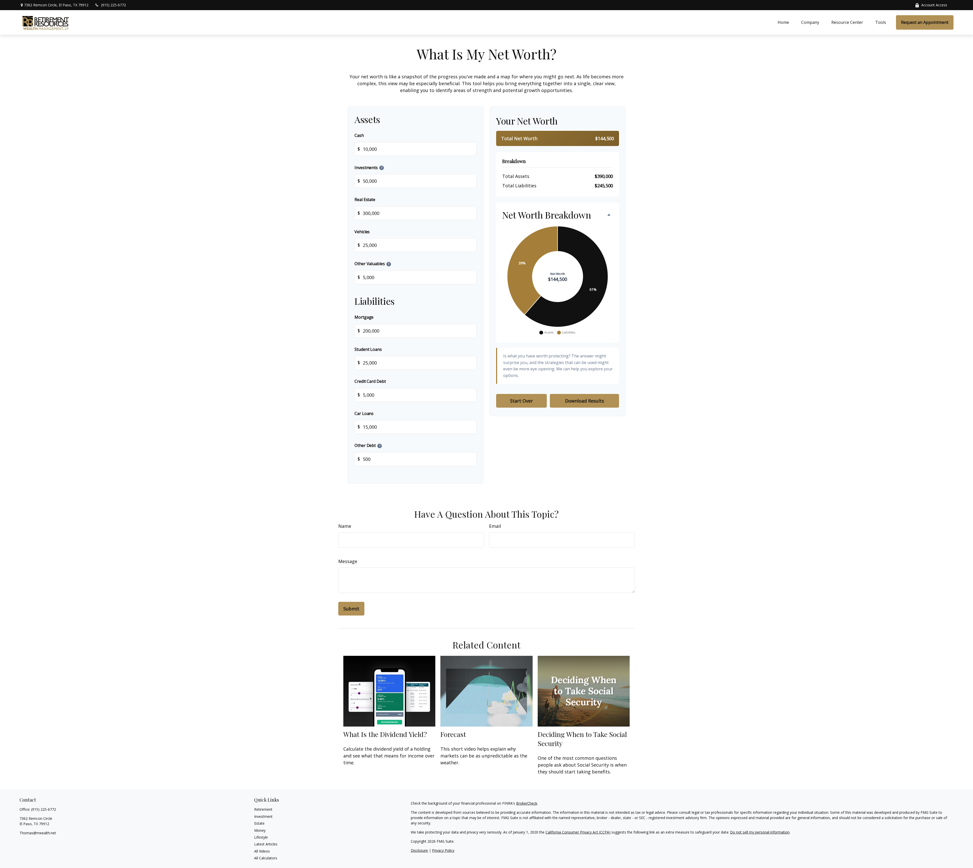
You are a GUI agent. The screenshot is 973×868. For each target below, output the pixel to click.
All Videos (262, 851)
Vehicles (362, 231)
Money (260, 830)
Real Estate (364, 199)
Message (347, 561)
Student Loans (368, 349)
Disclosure (419, 850)
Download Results (584, 401)
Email (495, 526)
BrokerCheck (526, 803)
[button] (783, 22)
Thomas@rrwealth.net (38, 832)
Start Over (521, 401)
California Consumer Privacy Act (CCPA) (578, 832)
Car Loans (363, 413)
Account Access (934, 5)
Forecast (453, 734)
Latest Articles (265, 844)
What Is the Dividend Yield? (385, 734)
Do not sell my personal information (760, 832)
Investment (263, 816)
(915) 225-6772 (113, 5)
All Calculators (265, 858)
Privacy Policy (443, 850)
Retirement (263, 809)
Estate (259, 823)
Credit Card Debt (370, 381)
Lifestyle (261, 837)
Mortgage (363, 317)
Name (344, 526)
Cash (359, 135)
